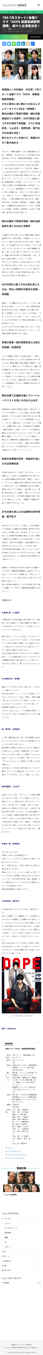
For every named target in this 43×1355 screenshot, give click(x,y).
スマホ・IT (30, 12)
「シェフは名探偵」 (10, 1194)
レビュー (8, 1223)
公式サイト (11, 1148)
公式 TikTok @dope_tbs (16, 1158)
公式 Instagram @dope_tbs (17, 1154)
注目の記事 (15, 37)
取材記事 (8, 1233)
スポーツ (13, 12)
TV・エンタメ (4, 12)
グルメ (21, 12)
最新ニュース (12, 29)
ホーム (4, 29)
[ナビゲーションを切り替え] (38, 5)
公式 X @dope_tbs (14, 1151)
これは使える (38, 12)
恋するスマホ (6, 1270)
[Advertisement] (21, 1310)
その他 (4, 1265)
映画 (6, 1237)
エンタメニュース (11, 1228)
